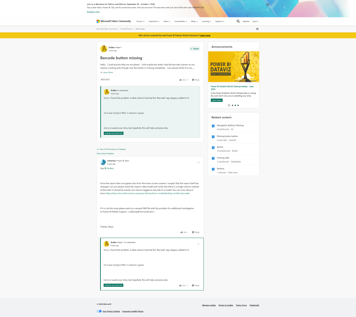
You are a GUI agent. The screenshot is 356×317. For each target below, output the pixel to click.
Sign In (255, 21)
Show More (108, 72)
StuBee (111, 47)
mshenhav (111, 160)
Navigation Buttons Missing (230, 125)
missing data (223, 157)
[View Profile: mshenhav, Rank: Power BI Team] (103, 162)
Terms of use (241, 305)
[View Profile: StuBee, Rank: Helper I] (103, 48)
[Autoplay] (229, 105)
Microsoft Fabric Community (107, 29)
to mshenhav (122, 90)
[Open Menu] (257, 29)
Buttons (220, 168)
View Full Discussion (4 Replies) (113, 149)
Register (246, 21)
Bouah (235, 150)
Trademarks (254, 305)
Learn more (205, 35)
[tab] (232, 105)
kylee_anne (232, 172)
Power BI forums (127, 29)
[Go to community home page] (114, 21)
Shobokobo (236, 161)
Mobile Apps (140, 29)
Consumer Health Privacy (133, 311)
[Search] (238, 21)
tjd (232, 129)
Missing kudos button (227, 136)
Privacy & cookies (226, 305)
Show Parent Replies (105, 153)
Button (220, 147)
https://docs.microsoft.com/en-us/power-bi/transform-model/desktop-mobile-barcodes (148, 193)
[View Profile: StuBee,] (106, 92)
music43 (232, 139)
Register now (93, 11)
